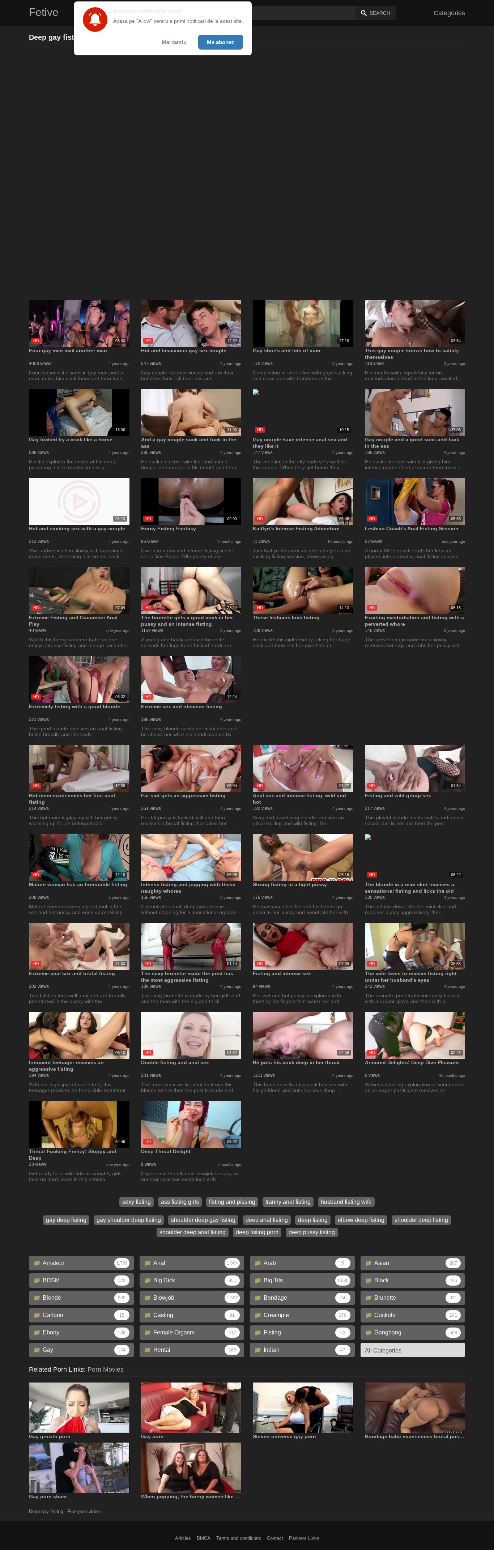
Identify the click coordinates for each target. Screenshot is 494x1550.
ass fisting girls (180, 1202)
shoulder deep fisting (421, 1220)
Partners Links (304, 1538)
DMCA (203, 1538)
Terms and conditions (238, 1538)
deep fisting (313, 1220)
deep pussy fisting (312, 1232)
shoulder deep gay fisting (203, 1220)
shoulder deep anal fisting (192, 1232)
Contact (275, 1538)
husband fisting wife (346, 1202)
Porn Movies (106, 1369)
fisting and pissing (232, 1202)
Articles (183, 1538)
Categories (449, 13)
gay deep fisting (66, 1220)
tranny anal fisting (288, 1202)
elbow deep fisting (361, 1220)
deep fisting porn (257, 1232)
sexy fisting (136, 1202)
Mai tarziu (174, 42)
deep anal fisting (267, 1220)
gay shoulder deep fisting (129, 1220)
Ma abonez (220, 42)
